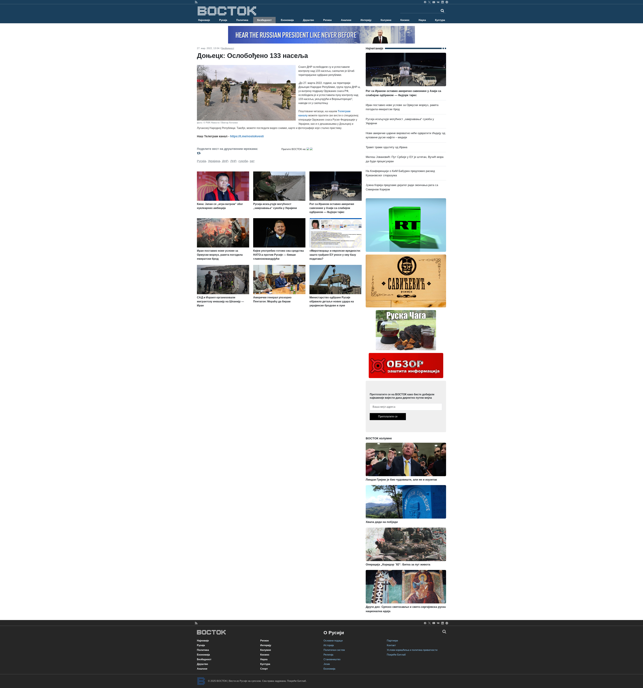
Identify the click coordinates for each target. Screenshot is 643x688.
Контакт (391, 645)
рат (252, 161)
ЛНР (233, 161)
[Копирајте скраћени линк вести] (237, 153)
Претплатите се (388, 416)
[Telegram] (447, 2)
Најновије (204, 20)
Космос (404, 20)
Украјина (214, 161)
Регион (327, 20)
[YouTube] (434, 2)
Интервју (366, 20)
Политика (242, 20)
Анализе (346, 20)
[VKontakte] (438, 2)
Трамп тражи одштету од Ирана (386, 147)
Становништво (332, 659)
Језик (327, 664)
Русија (223, 20)
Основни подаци (333, 640)
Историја (329, 645)
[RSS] (196, 2)
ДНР (225, 161)
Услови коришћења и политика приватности (412, 649)
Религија (328, 654)
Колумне (386, 20)
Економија (287, 20)
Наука (422, 20)
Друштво (308, 20)
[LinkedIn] (442, 2)
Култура (440, 20)
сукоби (243, 161)
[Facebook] (425, 2)
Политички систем (334, 649)
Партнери (392, 640)
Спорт (264, 668)
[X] (429, 2)
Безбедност (264, 20)
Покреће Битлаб (396, 654)
